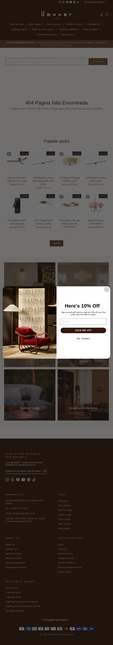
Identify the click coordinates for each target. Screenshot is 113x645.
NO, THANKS (83, 339)
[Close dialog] (107, 290)
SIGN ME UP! (83, 330)
